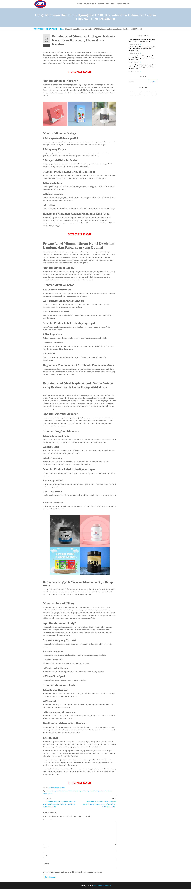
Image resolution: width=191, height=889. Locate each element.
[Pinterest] (142, 93)
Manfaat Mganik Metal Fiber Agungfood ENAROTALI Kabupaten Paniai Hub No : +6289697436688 (141, 57)
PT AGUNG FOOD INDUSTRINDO (46, 29)
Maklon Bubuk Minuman (102, 886)
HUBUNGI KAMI (79, 783)
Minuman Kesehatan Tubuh (57, 787)
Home (79, 4)
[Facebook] (137, 93)
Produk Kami (103, 4)
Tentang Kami (90, 4)
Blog (113, 4)
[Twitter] (131, 93)
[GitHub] (148, 93)
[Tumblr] (154, 93)
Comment (47, 820)
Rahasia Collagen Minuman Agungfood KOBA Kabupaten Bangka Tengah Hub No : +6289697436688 (143, 48)
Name (46, 847)
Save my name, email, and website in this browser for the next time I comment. (73, 872)
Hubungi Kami (123, 4)
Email (46, 855)
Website (46, 864)
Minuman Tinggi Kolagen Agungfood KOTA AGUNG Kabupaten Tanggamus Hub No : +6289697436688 (142, 66)
